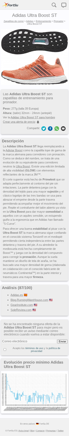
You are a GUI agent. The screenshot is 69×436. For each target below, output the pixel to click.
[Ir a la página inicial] (10, 5)
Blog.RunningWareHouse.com (29, 300)
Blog (32, 430)
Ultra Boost (23, 166)
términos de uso (34, 348)
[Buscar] (54, 5)
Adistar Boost (14, 150)
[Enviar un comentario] (64, 5)
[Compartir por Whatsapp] (57, 128)
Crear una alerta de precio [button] (19, 121)
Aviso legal (24, 430)
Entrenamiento (43, 21)
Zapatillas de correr (14, 21)
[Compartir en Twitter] (44, 128)
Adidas (29, 21)
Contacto (40, 430)
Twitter (61, 430)
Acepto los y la (36, 349)
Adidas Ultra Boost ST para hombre (33, 117)
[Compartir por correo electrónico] (63, 128)
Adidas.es (17, 295)
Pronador (58, 21)
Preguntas (51, 430)
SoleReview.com (21, 309)
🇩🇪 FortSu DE (42, 424)
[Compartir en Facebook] (50, 128)
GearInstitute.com (22, 305)
